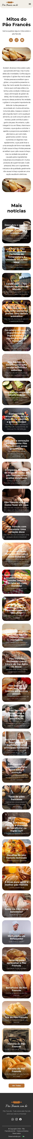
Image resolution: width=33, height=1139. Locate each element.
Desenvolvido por (18, 1136)
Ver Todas (16, 1086)
